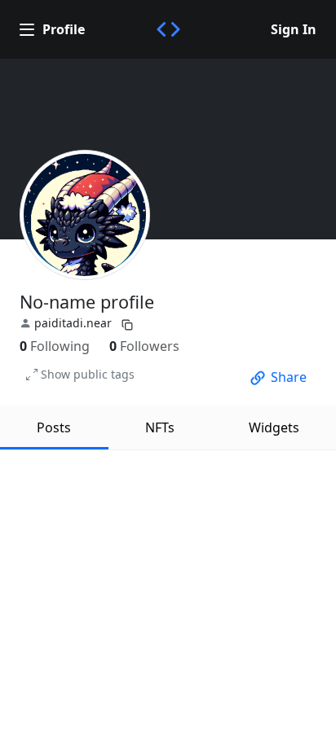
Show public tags (88, 374)
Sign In (293, 29)
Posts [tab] (54, 427)
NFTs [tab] (160, 427)
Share (289, 377)
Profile (63, 29)
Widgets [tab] (274, 427)
